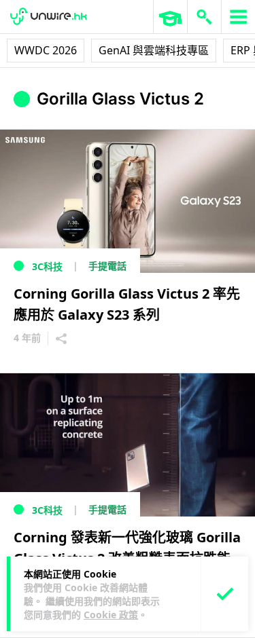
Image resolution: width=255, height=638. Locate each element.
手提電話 (107, 265)
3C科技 (47, 266)
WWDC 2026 (45, 50)
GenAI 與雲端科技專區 (154, 50)
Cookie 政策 (111, 614)
